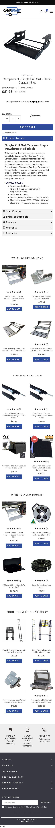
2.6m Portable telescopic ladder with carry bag (41, 651)
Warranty (11, 227)
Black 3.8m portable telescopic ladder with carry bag (14, 651)
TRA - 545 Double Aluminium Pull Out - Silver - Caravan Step (41, 350)
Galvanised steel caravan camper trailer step (41, 297)
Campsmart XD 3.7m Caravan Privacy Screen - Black (14, 467)
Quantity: (7, 114)
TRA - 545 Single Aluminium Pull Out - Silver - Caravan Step (13, 350)
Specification (14, 211)
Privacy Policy (42, 807)
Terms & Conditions (28, 807)
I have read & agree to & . (26, 807)
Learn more (44, 102)
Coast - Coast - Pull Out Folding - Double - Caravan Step (14, 298)
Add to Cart (27, 127)
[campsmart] (12, 12)
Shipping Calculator (18, 216)
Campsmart (28, 75)
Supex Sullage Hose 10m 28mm (41, 586)
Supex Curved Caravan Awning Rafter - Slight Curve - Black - (14, 416)
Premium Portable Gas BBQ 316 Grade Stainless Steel (41, 701)
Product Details (15, 138)
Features (11, 233)
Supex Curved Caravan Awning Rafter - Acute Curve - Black (41, 416)
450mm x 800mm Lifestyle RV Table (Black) (14, 586)
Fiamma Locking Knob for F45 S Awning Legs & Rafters (14, 701)
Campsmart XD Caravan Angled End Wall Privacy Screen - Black (41, 468)
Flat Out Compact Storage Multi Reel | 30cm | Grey (41, 534)
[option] (27, 44)
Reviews (11, 222)
